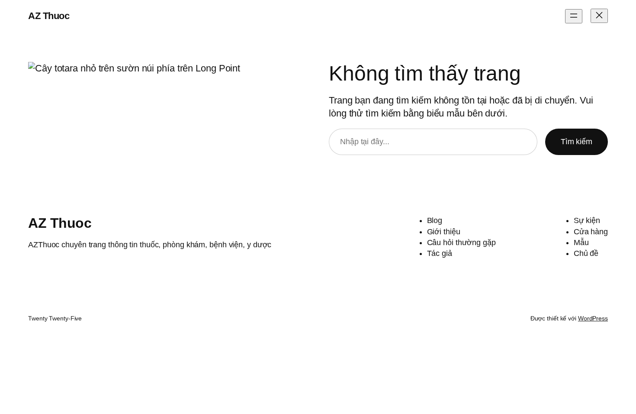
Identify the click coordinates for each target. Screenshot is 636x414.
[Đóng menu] (599, 16)
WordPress (593, 318)
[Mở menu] (573, 16)
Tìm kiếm (576, 141)
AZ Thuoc (48, 15)
